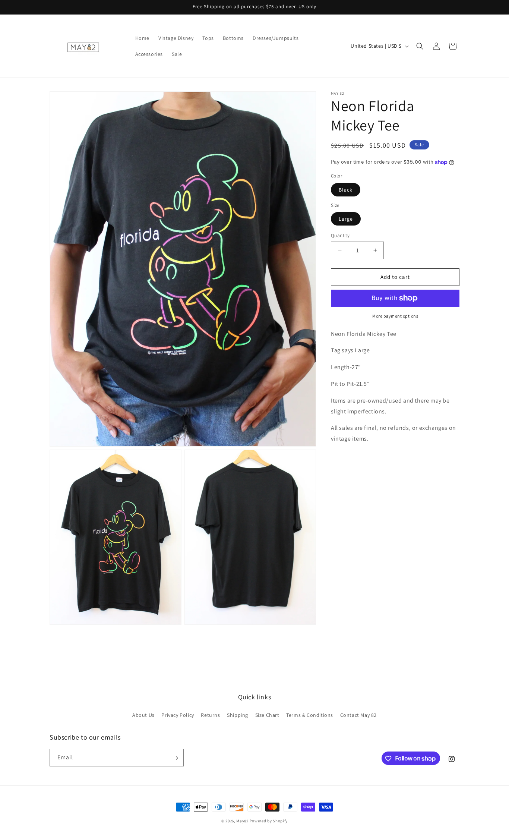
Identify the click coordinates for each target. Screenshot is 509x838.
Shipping (237, 715)
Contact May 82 (358, 715)
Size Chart (267, 715)
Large (346, 218)
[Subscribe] (175, 758)
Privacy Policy (177, 715)
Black (345, 189)
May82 (242, 820)
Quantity (340, 235)
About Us (143, 715)
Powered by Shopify (269, 820)
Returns (210, 715)
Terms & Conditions (309, 715)
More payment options (395, 316)
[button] (420, 46)
